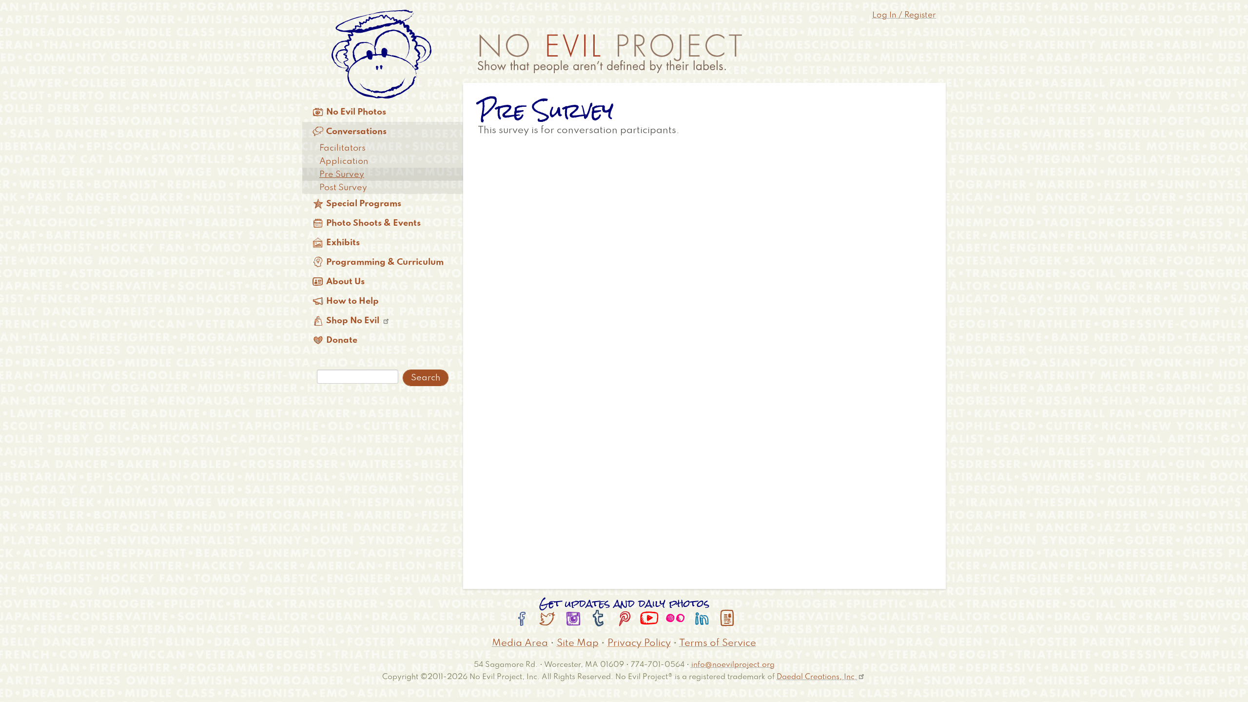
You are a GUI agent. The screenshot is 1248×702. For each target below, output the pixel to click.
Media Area (520, 643)
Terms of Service (717, 643)
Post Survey (343, 188)
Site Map (578, 643)
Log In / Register (904, 15)
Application (343, 161)
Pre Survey (341, 174)
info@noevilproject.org (733, 664)
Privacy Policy (639, 643)
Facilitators (342, 148)
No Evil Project (610, 53)
